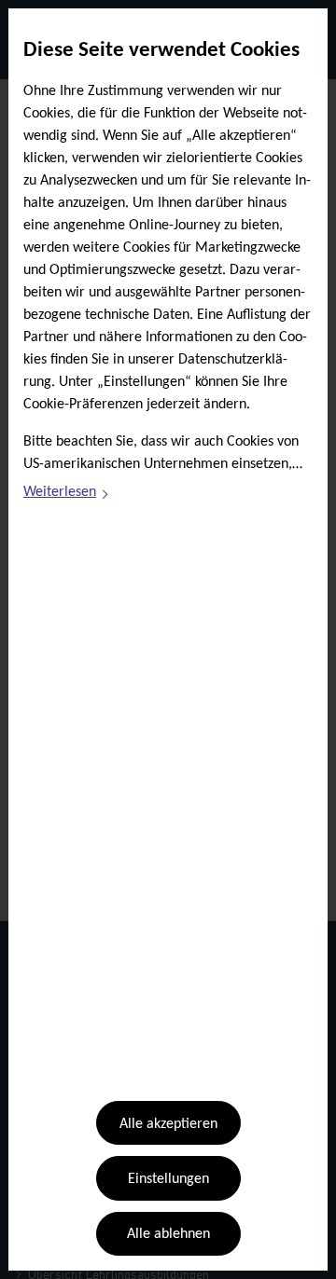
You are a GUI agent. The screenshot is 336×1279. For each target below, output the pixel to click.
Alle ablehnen (168, 1234)
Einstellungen (168, 1179)
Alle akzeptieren (168, 1124)
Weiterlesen (66, 495)
